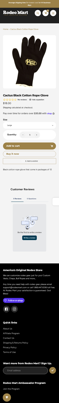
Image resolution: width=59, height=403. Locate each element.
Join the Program (11, 389)
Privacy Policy (9, 347)
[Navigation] (53, 13)
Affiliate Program (11, 333)
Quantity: (12, 134)
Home (5, 29)
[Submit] (52, 370)
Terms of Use (9, 352)
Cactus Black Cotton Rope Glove (24, 29)
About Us (7, 328)
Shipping (7, 107)
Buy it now (12, 154)
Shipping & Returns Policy (15, 342)
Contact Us (8, 338)
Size (5, 119)
